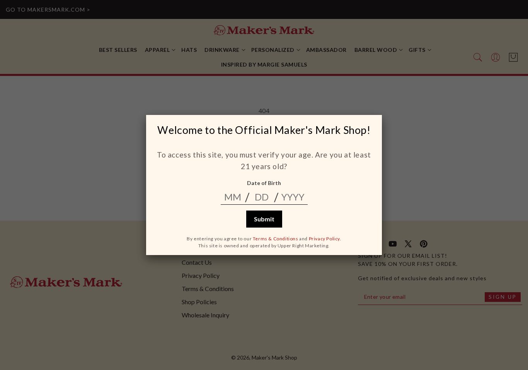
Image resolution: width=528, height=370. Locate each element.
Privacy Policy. (325, 239)
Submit (264, 219)
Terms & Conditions (275, 239)
